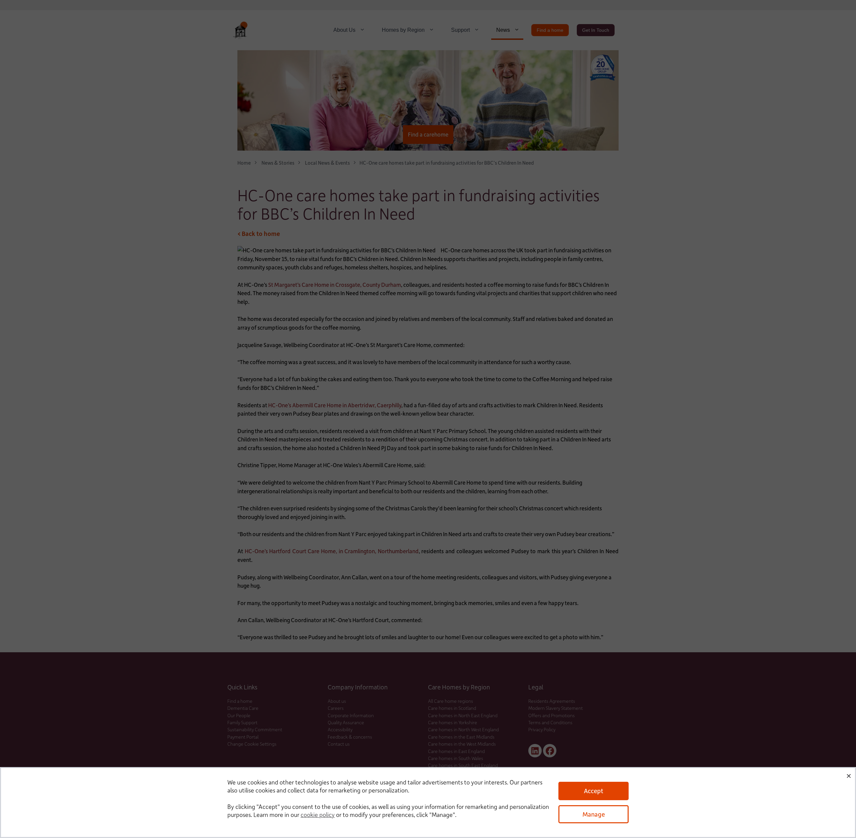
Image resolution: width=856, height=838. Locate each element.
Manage (593, 814)
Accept (593, 790)
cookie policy (318, 815)
